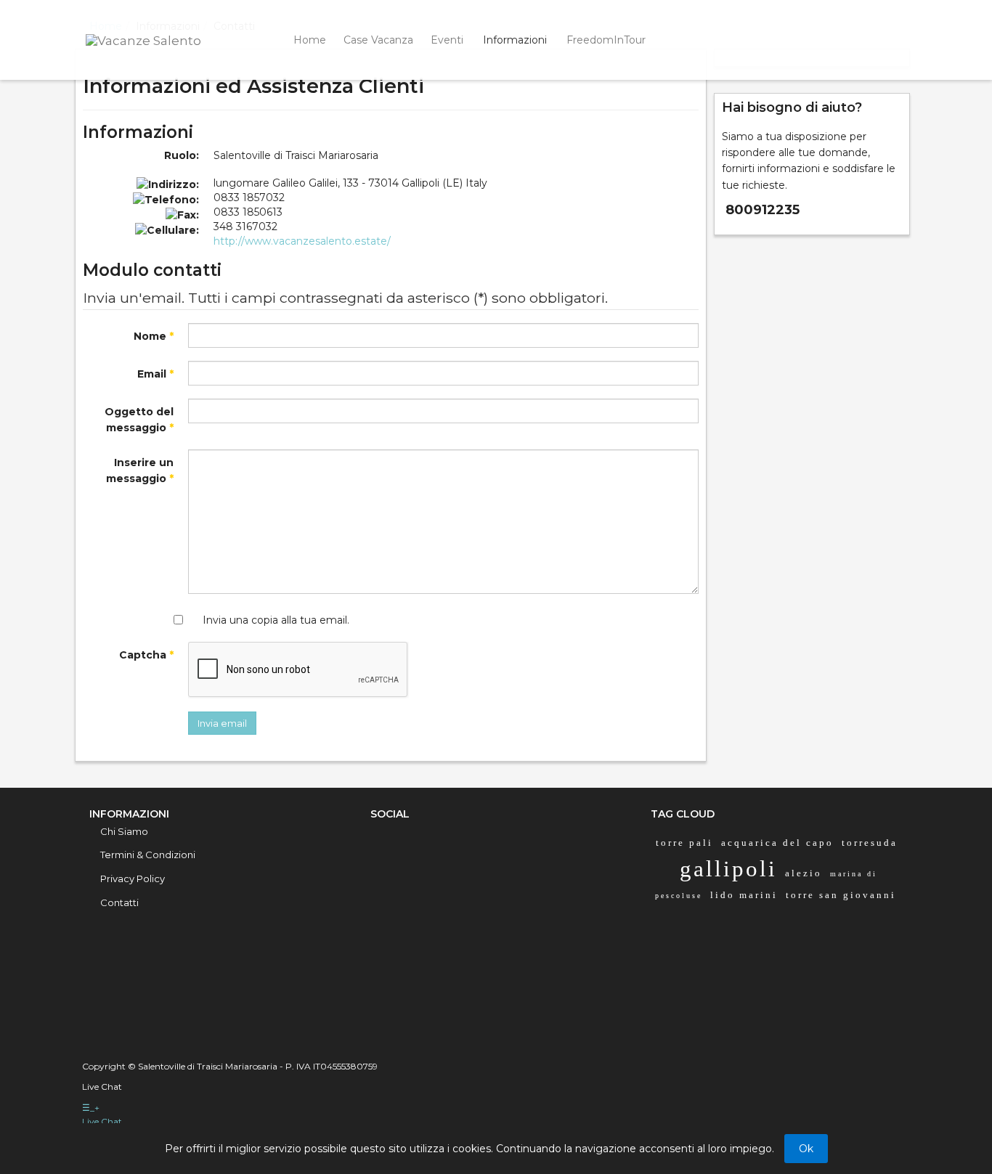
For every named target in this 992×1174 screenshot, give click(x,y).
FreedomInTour (606, 39)
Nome (154, 336)
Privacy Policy (132, 878)
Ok (806, 1148)
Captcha (146, 654)
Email (155, 373)
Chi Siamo (124, 831)
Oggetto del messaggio (139, 419)
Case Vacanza (378, 39)
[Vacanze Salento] (161, 39)
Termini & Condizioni (147, 854)
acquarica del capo (777, 842)
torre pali (684, 842)
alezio (803, 873)
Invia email (222, 723)
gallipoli (728, 868)
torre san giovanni (841, 894)
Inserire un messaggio (140, 470)
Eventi (447, 39)
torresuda (870, 842)
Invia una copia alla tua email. (276, 620)
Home (309, 39)
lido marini (744, 894)
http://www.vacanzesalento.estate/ (302, 241)
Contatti (119, 902)
